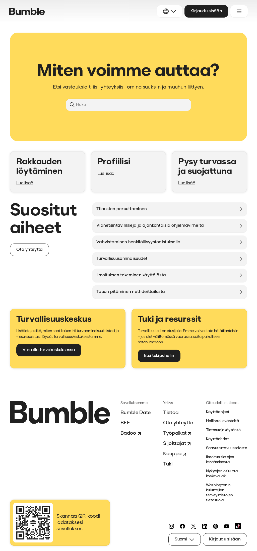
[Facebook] (182, 526)
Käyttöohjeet (218, 412)
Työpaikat (174, 433)
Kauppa (172, 453)
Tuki (167, 464)
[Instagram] (171, 526)
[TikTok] (238, 526)
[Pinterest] (216, 526)
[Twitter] (193, 526)
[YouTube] (227, 526)
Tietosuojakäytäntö (223, 430)
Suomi (181, 539)
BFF (125, 423)
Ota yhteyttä (178, 423)
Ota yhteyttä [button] (29, 250)
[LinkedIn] (205, 526)
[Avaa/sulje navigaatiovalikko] (239, 11)
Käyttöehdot (217, 439)
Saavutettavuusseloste (226, 448)
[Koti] (27, 11)
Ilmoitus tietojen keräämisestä (220, 459)
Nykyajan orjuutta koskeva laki (222, 473)
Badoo (128, 433)
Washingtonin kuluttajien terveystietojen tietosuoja (219, 493)
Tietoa (170, 412)
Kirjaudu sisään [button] (206, 11)
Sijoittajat (174, 443)
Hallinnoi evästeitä (222, 421)
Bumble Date (135, 412)
